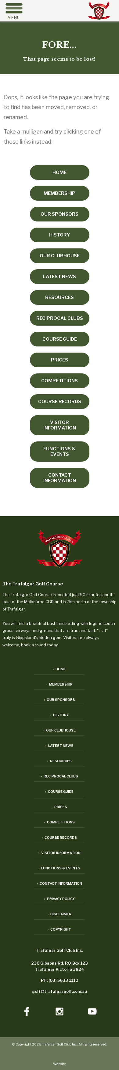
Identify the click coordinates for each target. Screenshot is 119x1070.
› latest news (59, 745)
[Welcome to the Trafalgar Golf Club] (99, 18)
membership (59, 193)
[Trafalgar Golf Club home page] (59, 549)
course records (59, 401)
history (59, 235)
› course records (59, 837)
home (59, 172)
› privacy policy (59, 899)
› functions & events (59, 868)
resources (59, 297)
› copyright (59, 929)
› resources (59, 761)
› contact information (59, 883)
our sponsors (59, 214)
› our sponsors (59, 700)
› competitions (59, 822)
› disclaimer (59, 914)
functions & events (59, 451)
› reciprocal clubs (59, 776)
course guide (59, 339)
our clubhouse (60, 256)
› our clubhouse (59, 730)
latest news (59, 276)
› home (59, 669)
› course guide (59, 791)
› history (59, 715)
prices (59, 360)
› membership (59, 684)
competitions (59, 381)
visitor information (59, 425)
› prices (59, 807)
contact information (59, 477)
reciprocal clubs (59, 318)
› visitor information (59, 853)
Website (59, 1064)
